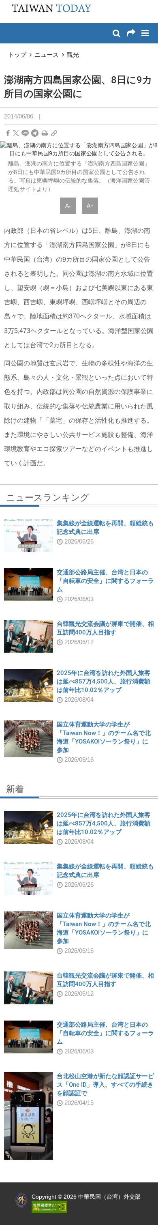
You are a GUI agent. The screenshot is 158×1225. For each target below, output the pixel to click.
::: (8, 4)
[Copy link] (54, 133)
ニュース (46, 54)
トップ (17, 54)
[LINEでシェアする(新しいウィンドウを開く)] (25, 133)
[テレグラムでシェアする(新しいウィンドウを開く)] (35, 133)
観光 (73, 54)
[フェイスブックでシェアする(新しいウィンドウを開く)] (8, 133)
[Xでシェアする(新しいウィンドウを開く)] (16, 133)
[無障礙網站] (49, 1206)
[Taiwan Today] (49, 11)
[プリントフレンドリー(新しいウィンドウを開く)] (45, 133)
